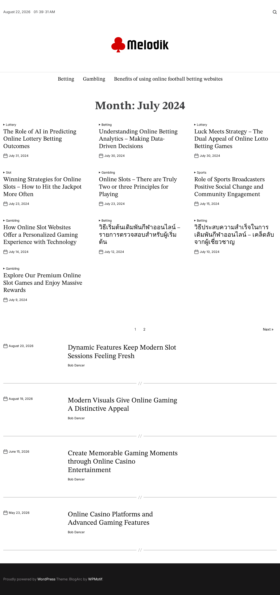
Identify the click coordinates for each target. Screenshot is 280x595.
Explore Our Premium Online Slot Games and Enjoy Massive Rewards (42, 283)
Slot (8, 172)
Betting (66, 79)
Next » (268, 329)
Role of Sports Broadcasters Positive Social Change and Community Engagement (229, 187)
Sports (201, 172)
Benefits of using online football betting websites (168, 79)
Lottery (11, 124)
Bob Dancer (76, 365)
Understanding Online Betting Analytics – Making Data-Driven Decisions (138, 139)
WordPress (46, 579)
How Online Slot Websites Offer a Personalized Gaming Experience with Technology (40, 235)
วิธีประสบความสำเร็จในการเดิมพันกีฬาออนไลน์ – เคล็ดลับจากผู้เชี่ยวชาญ (234, 235)
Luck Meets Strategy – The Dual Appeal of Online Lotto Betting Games (231, 139)
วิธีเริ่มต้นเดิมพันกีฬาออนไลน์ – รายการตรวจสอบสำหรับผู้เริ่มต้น (139, 235)
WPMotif (95, 579)
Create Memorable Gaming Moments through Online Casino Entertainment (123, 462)
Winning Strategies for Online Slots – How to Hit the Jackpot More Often (42, 187)
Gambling (94, 79)
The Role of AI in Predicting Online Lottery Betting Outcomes (39, 139)
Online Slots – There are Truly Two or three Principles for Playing (138, 187)
